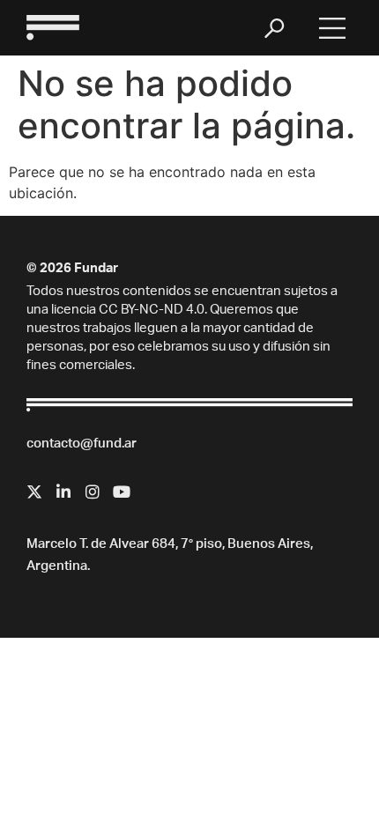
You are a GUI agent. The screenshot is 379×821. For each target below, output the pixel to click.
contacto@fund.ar (81, 444)
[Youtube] (122, 491)
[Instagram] (92, 491)
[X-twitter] (34, 491)
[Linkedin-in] (63, 491)
